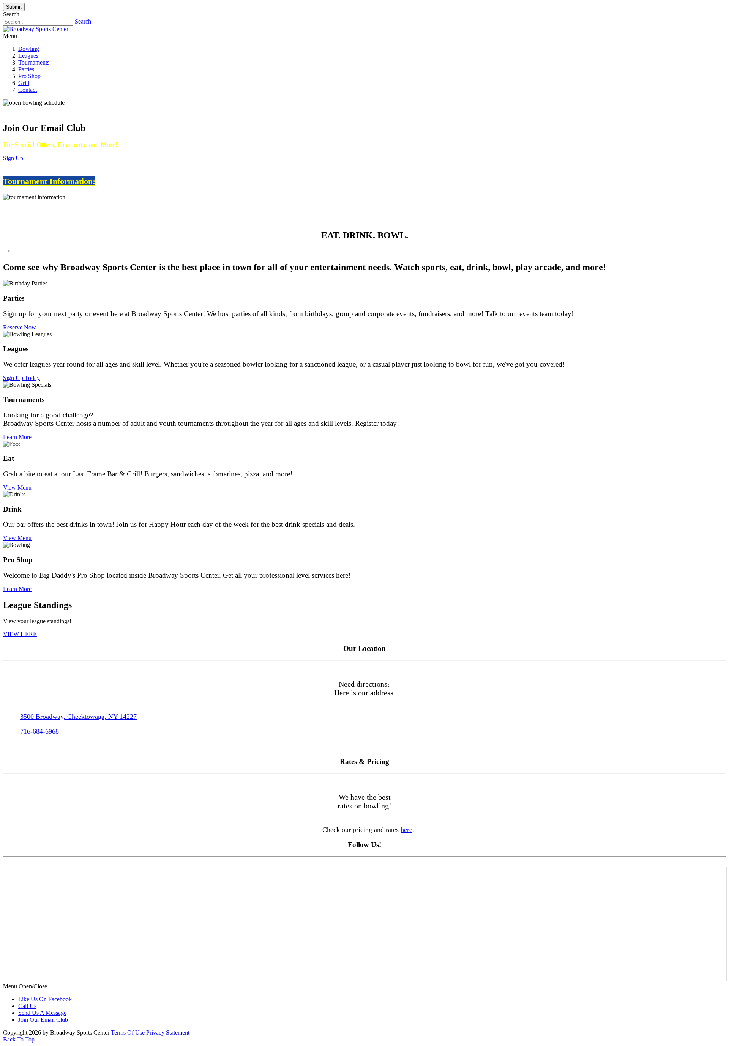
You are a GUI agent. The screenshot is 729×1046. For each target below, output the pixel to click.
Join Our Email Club (43, 1019)
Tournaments (33, 62)
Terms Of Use (128, 1032)
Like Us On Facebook (45, 999)
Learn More (17, 437)
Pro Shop (29, 76)
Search (83, 21)
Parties (26, 69)
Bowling (28, 49)
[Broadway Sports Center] (35, 29)
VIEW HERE (20, 634)
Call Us (27, 1006)
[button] (364, 523)
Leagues (28, 55)
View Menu (17, 487)
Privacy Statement (167, 1032)
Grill (23, 83)
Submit (14, 7)
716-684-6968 (39, 731)
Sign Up (13, 158)
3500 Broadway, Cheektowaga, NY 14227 (78, 716)
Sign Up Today (21, 378)
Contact (27, 90)
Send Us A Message (42, 1013)
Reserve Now (19, 327)
